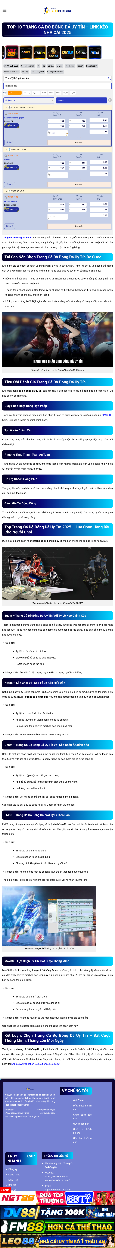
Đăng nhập (14, 1174)
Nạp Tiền (13, 1180)
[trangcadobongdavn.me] (57, 10)
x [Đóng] (5, 1190)
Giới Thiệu (78, 1100)
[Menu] (4, 10)
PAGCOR (107, 415)
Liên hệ (12, 1190)
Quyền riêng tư (81, 1123)
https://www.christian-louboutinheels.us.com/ (35, 1064)
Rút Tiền (12, 1185)
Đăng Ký (12, 1169)
